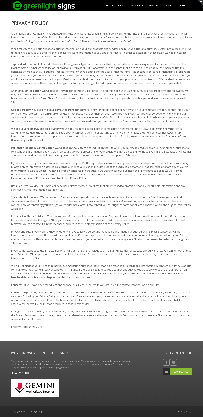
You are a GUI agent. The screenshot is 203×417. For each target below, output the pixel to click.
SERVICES (154, 5)
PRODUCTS (137, 5)
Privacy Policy (184, 411)
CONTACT (184, 5)
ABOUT (122, 5)
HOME (109, 5)
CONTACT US (181, 371)
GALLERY (169, 5)
